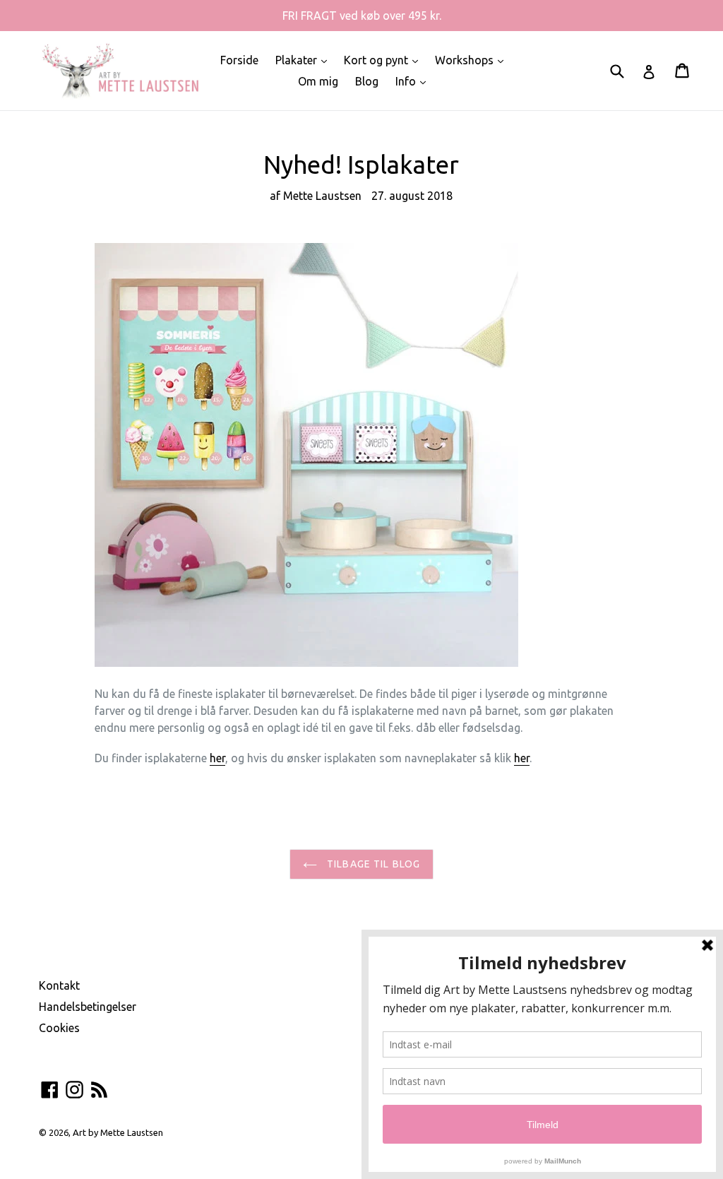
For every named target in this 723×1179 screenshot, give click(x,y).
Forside (239, 60)
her (217, 758)
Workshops (472, 59)
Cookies (59, 1027)
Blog (366, 81)
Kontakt (59, 985)
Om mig (318, 81)
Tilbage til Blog (372, 864)
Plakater (304, 59)
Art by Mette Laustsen (118, 1132)
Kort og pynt (384, 59)
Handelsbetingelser (87, 1006)
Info (414, 81)
